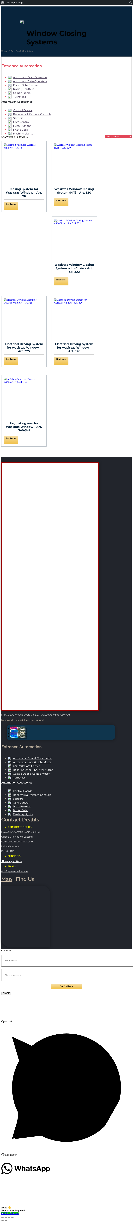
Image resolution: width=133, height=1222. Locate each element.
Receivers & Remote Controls (32, 114)
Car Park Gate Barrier (26, 766)
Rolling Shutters (23, 89)
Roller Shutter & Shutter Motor (33, 769)
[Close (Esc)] (12, 1217)
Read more (11, 204)
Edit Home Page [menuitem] (15, 2)
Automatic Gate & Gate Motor (32, 762)
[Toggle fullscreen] (6, 1217)
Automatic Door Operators (30, 77)
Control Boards (22, 110)
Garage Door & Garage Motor (31, 773)
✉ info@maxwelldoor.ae (14, 871)
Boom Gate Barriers (25, 85)
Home (4, 51)
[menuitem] (3, 2)
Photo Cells (20, 129)
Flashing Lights (23, 133)
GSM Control (21, 122)
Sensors (18, 118)
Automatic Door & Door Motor (32, 758)
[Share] (9, 1217)
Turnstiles (19, 96)
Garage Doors (21, 92)
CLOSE (6, 993)
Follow (21, 728)
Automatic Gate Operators (30, 81)
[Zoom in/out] (2, 1217)
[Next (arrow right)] (6, 1220)
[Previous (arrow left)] (2, 1220)
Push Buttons (22, 125)
